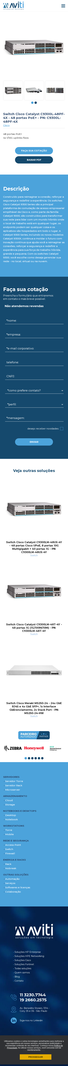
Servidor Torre (14, 781)
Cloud (9, 800)
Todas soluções (23, 968)
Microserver (12, 789)
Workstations (13, 825)
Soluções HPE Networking (29, 956)
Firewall (10, 853)
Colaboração (13, 891)
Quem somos (22, 972)
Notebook (11, 819)
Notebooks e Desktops (19, 810)
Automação (12, 878)
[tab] (32, 103)
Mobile (9, 834)
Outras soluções (15, 874)
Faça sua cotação (34, 150)
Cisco (6, 125)
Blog (17, 976)
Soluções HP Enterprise (28, 952)
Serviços (10, 883)
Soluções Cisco (23, 960)
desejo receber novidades (43, 428)
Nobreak (10, 868)
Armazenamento (15, 796)
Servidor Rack (13, 785)
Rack (8, 864)
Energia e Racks (14, 859)
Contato (19, 980)
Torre (8, 830)
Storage (10, 804)
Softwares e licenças (17, 887)
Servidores (11, 776)
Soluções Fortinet (24, 964)
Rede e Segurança (16, 840)
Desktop (10, 815)
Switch (9, 849)
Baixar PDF (34, 159)
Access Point (13, 844)
